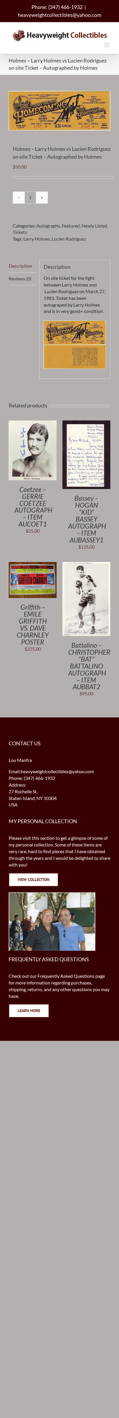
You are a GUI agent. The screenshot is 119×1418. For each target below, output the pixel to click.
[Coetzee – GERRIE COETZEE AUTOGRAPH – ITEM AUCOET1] (33, 423)
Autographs (48, 225)
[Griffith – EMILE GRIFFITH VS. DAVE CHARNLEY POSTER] (33, 565)
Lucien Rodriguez (69, 238)
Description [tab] (20, 265)
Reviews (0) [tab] (20, 278)
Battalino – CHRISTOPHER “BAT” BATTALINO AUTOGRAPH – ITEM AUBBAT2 (89, 666)
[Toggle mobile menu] (107, 45)
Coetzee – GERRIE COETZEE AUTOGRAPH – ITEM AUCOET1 (33, 506)
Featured (71, 225)
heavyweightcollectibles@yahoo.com (59, 15)
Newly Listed (94, 225)
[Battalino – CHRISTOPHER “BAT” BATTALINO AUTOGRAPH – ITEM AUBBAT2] (86, 565)
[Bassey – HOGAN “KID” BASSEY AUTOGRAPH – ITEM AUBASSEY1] (86, 423)
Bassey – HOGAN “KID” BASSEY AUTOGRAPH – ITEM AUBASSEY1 (87, 519)
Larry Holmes (36, 238)
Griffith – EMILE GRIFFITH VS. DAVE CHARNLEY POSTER (33, 624)
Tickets (20, 232)
